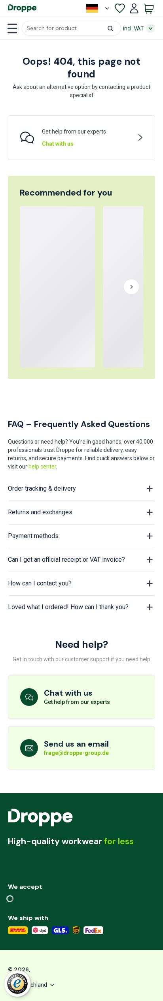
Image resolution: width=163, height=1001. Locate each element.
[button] (71, 28)
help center (42, 466)
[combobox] (71, 28)
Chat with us (58, 144)
